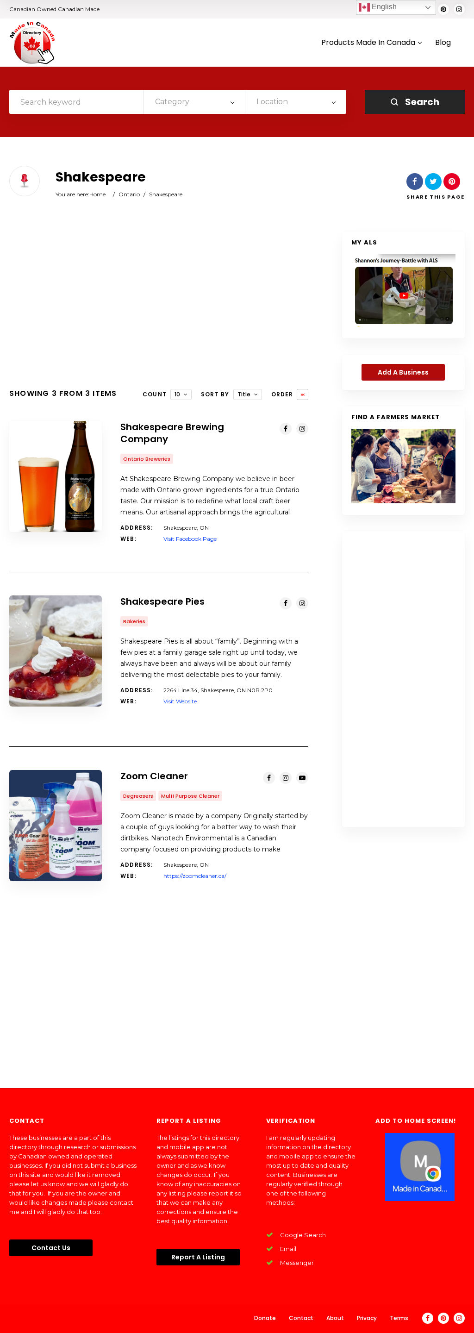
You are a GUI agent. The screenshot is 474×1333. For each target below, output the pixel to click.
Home (97, 194)
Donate (265, 1318)
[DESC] (302, 394)
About (335, 1318)
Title (243, 394)
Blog (443, 43)
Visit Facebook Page (190, 538)
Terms (399, 1318)
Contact (301, 1318)
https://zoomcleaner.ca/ (194, 875)
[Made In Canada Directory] (32, 42)
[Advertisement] (158, 305)
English (383, 7)
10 (177, 394)
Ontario (129, 194)
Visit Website (180, 701)
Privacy (367, 1318)
